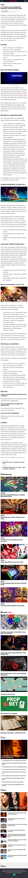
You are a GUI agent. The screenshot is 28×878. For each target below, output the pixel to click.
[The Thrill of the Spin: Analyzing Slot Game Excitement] (14, 529)
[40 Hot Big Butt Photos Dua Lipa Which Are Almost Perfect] (4, 820)
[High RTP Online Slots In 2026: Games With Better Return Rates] (14, 663)
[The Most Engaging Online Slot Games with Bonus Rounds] (14, 572)
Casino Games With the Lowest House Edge (12, 562)
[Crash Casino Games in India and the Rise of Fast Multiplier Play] (14, 642)
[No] (13, 876)
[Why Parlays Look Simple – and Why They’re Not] (14, 722)
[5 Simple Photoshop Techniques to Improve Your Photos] (4, 846)
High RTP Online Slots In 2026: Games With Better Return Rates (14, 674)
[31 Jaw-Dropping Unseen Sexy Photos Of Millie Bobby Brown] (4, 857)
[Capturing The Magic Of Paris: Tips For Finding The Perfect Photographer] (4, 841)
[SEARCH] (26, 1)
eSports (16, 218)
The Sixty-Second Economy (8, 694)
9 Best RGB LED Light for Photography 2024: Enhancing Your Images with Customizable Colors (16, 835)
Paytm (25, 95)
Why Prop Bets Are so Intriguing (9, 713)
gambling (13, 457)
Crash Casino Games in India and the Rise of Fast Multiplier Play (13, 653)
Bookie (3, 457)
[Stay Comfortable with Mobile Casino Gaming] (14, 594)
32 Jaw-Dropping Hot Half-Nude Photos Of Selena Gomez (14, 775)
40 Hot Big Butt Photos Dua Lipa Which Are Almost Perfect (14, 760)
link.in (8, 30)
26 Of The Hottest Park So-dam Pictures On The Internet (13, 769)
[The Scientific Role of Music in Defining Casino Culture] (14, 506)
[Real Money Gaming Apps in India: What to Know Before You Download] (14, 622)
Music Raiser (13, 1)
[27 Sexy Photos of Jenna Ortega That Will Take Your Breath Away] (14, 801)
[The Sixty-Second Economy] (14, 684)
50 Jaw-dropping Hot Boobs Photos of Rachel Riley (12, 782)
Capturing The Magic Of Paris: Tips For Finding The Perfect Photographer (17, 840)
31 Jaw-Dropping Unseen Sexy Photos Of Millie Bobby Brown (14, 766)
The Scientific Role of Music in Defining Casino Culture (13, 518)
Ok (14, 874)
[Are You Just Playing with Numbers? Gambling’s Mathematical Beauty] (14, 484)
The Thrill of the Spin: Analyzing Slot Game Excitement (12, 540)
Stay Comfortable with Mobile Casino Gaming (12, 605)
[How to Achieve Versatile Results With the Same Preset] (4, 831)
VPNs (4, 379)
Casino (2, 515)
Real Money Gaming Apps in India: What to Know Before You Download (13, 632)
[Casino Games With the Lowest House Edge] (14, 551)
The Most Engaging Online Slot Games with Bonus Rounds (14, 583)
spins (5, 339)
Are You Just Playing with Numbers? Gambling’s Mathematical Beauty (13, 495)
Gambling (3, 493)
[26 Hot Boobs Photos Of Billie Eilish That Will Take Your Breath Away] (14, 749)
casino (8, 457)
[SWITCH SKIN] (25, 1)
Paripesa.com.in (21, 457)
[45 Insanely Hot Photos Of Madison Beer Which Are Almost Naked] (4, 826)
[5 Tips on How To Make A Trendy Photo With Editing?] (4, 851)
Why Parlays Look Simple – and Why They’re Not (13, 733)
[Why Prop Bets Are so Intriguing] (14, 703)
